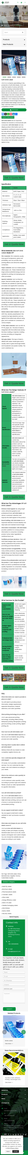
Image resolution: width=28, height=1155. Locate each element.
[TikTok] (26, 1134)
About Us (4, 1090)
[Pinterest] (18, 1134)
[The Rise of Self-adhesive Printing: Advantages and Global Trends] (14, 1063)
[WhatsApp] (23, 1134)
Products (11, 25)
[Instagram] (20, 1134)
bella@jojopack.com (14, 951)
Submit (9, 1009)
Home (5, 25)
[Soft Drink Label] (14, 62)
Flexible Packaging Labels (10, 905)
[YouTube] (15, 1134)
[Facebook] (8, 1134)
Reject (8, 1151)
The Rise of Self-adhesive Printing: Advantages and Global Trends (12, 1078)
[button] (4, 1032)
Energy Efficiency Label (9, 900)
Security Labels (6, 914)
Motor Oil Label (6, 903)
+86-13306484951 (13, 944)
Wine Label (18, 25)
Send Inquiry (15, 110)
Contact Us (5, 1103)
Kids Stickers (6, 908)
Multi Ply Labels (6, 886)
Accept (15, 1151)
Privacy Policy (14, 1148)
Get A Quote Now (14, 178)
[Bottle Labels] (14, 1026)
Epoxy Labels (6, 911)
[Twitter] (10, 1134)
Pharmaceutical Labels (9, 892)
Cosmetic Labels (7, 895)
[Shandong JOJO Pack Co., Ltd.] (5, 2)
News (3, 1099)
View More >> (9, 1044)
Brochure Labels (7, 889)
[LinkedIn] (13, 1134)
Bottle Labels (9, 1041)
